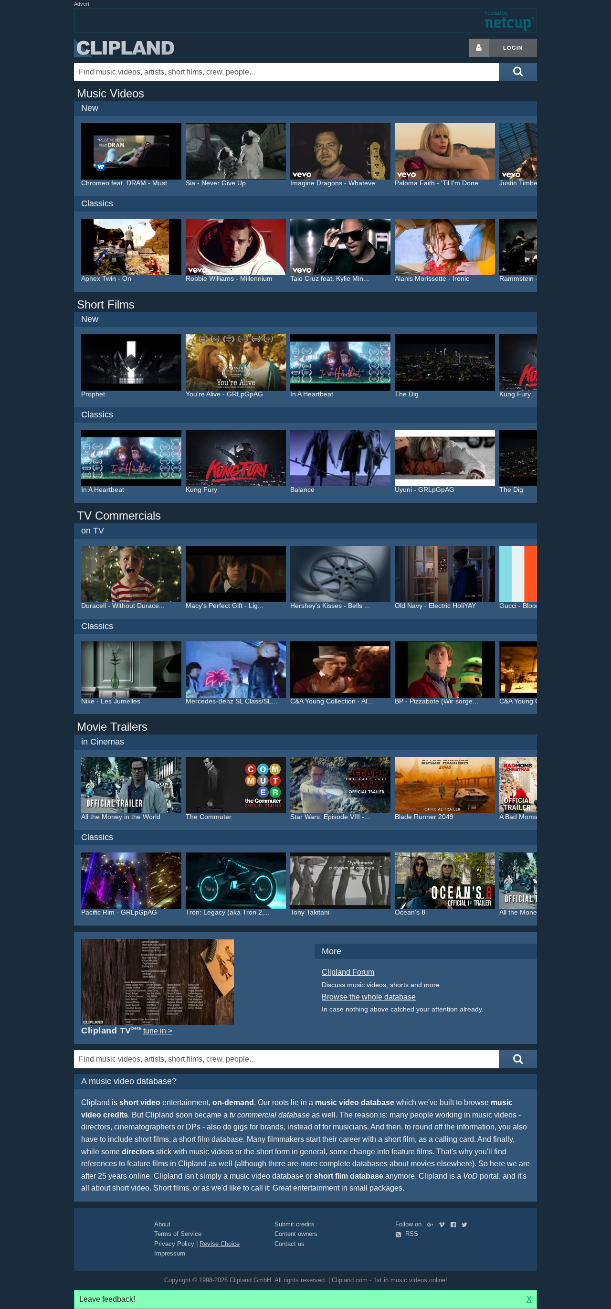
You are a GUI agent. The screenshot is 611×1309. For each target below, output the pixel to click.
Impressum (169, 1253)
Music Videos (110, 93)
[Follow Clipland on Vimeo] (444, 1224)
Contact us (289, 1243)
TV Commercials (119, 515)
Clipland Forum (348, 972)
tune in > (157, 1031)
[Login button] (479, 48)
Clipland (124, 48)
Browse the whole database (369, 997)
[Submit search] (518, 72)
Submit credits (294, 1224)
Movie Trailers (112, 726)
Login (513, 48)
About (162, 1224)
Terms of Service (177, 1233)
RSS (410, 1233)
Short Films (106, 304)
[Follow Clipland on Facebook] (455, 1224)
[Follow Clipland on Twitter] (466, 1224)
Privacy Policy (174, 1243)
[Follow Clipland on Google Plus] (432, 1224)
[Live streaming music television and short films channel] (157, 982)
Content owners (295, 1233)
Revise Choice (220, 1243)
